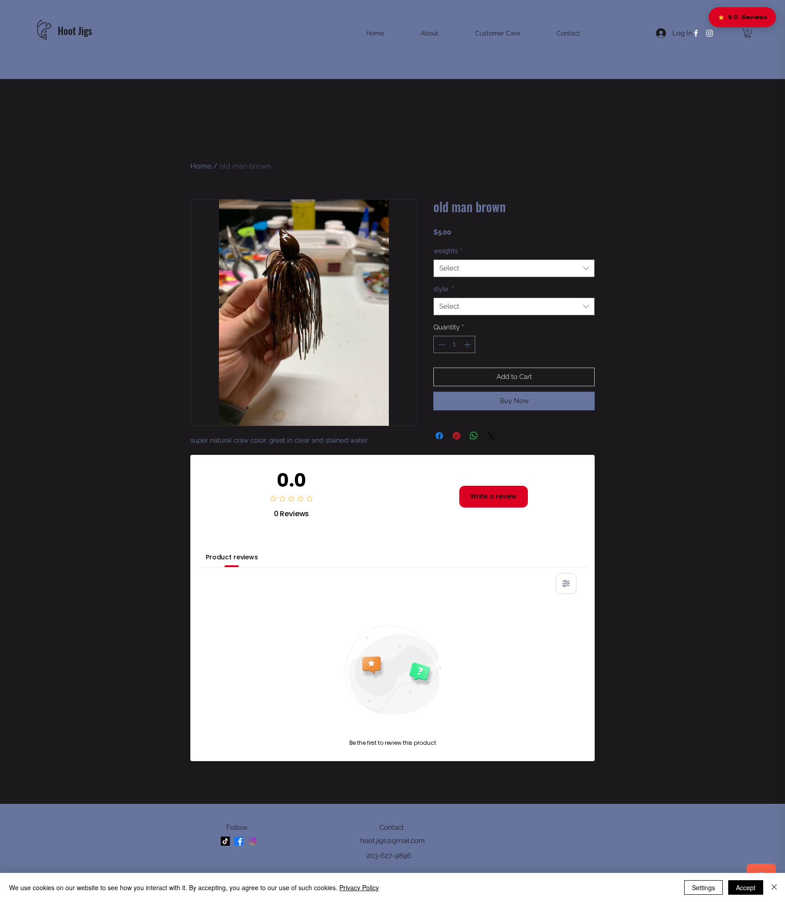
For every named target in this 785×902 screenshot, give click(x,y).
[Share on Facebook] (439, 435)
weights (447, 251)
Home (200, 166)
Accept (745, 887)
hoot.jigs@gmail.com (392, 841)
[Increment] (468, 344)
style (443, 289)
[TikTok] (225, 841)
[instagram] (709, 33)
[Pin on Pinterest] (456, 435)
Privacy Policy (359, 887)
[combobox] (514, 268)
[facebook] (696, 33)
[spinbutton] (454, 344)
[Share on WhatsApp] (473, 435)
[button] (747, 33)
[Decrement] (441, 344)
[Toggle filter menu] (566, 583)
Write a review (493, 496)
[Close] (774, 887)
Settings (703, 887)
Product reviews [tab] (232, 557)
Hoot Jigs (76, 30)
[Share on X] (491, 435)
